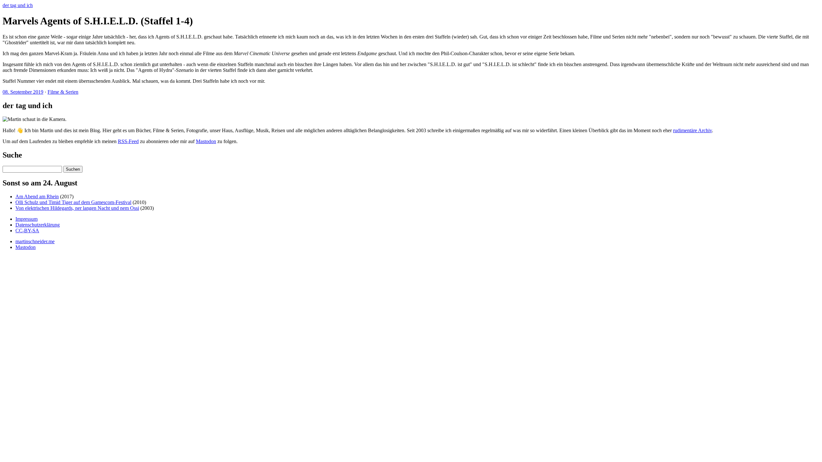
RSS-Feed (128, 141)
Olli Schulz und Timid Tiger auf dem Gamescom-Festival (73, 202)
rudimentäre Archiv (692, 130)
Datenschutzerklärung (37, 224)
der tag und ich (18, 5)
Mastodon (206, 141)
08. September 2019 (23, 92)
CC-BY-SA (27, 230)
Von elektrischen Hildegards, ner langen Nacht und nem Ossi (77, 208)
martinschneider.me (35, 241)
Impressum (26, 219)
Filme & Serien (63, 92)
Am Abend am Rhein (37, 196)
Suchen (73, 169)
